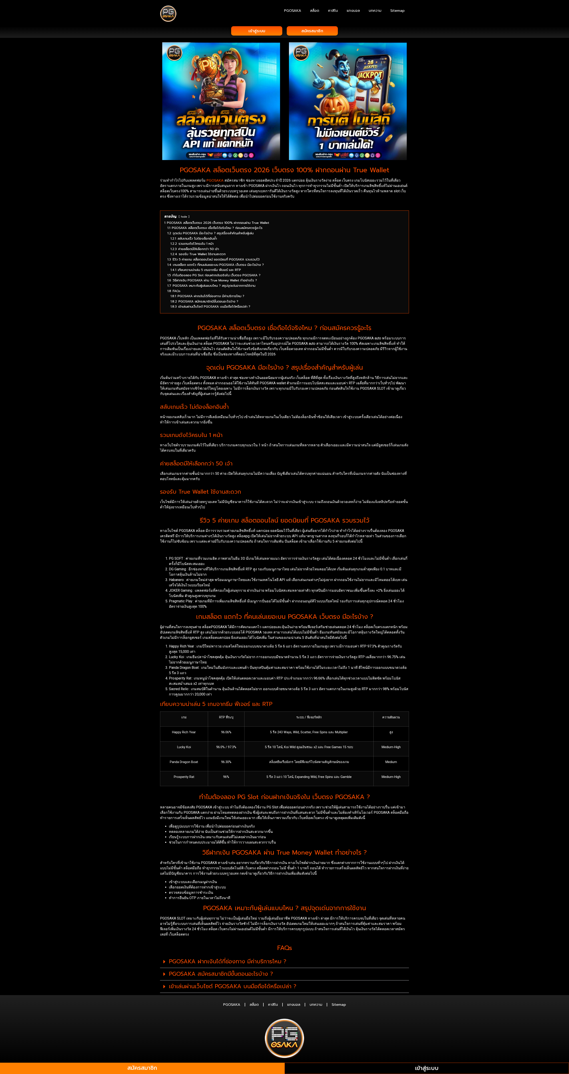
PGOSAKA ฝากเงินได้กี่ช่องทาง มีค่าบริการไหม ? (227, 961)
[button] (284, 962)
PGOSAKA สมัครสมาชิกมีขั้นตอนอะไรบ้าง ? (221, 974)
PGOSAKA (292, 10)
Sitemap (397, 10)
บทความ (375, 10)
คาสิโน (333, 10)
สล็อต (314, 10)
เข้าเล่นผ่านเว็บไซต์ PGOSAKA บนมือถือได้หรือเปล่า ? (232, 986)
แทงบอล (353, 10)
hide (184, 216)
